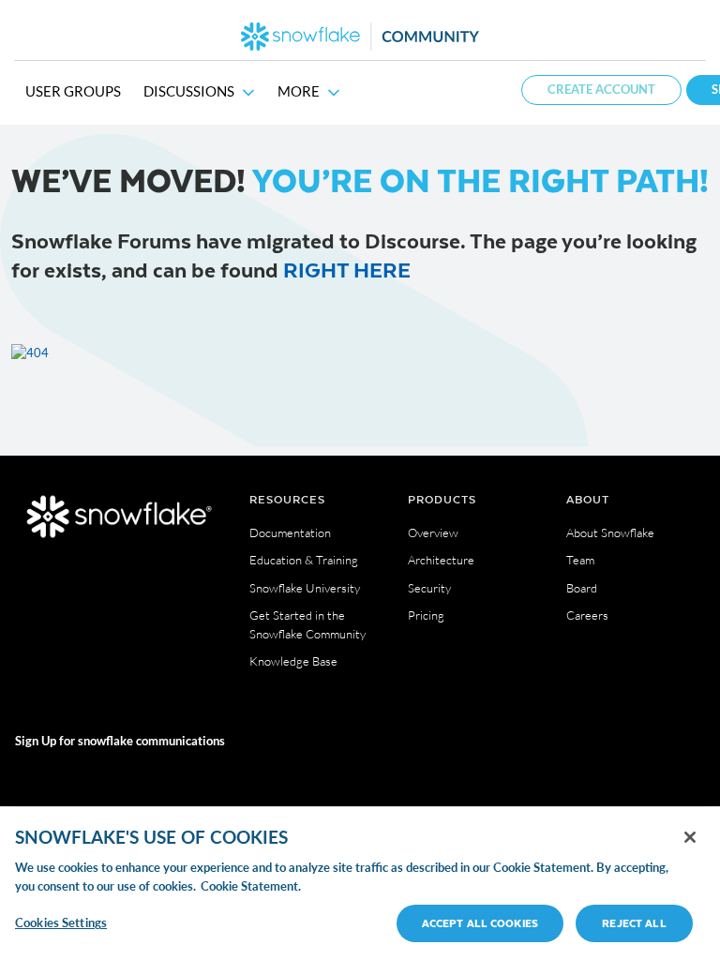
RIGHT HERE (347, 269)
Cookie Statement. (251, 885)
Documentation (290, 532)
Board (581, 587)
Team (580, 559)
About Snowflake (610, 532)
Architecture (441, 559)
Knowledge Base (293, 660)
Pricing (426, 615)
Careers (587, 615)
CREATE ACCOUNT (601, 89)
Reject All (634, 923)
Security (429, 587)
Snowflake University (304, 587)
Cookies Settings (61, 922)
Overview (433, 532)
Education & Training (303, 559)
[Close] (690, 837)
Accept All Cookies (480, 923)
